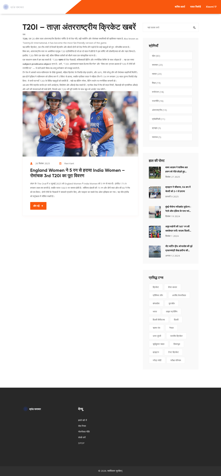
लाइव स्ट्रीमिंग (171, 311)
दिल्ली (176, 319)
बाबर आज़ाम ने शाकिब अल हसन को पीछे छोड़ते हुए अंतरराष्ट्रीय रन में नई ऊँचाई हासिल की (177, 170)
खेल (156, 55)
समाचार (157, 64)
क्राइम (156, 127)
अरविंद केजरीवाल (179, 295)
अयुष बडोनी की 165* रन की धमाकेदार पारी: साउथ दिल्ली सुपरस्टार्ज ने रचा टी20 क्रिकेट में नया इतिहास (178, 229)
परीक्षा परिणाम (175, 360)
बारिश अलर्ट (180, 7)
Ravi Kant (69, 163)
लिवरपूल (176, 343)
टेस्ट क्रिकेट (173, 352)
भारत (155, 311)
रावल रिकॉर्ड (195, 7)
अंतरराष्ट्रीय (159, 109)
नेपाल (171, 327)
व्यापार (157, 73)
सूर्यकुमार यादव (158, 343)
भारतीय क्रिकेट (176, 335)
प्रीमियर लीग (158, 295)
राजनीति (157, 100)
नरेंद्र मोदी (157, 360)
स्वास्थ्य (156, 136)
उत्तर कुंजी (157, 335)
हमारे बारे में (82, 420)
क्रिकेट (156, 287)
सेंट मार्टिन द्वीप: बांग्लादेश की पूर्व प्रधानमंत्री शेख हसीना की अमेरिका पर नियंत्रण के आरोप (178, 249)
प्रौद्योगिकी (158, 118)
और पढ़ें (36, 205)
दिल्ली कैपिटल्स (159, 319)
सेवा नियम (82, 425)
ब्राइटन (156, 352)
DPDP (81, 443)
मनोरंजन (158, 91)
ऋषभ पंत (156, 327)
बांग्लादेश (156, 303)
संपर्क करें (82, 437)
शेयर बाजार (172, 287)
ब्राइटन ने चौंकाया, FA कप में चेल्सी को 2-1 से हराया (177, 189)
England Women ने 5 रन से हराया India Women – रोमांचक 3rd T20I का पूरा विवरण (77, 173)
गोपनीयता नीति (84, 431)
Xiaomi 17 (211, 7)
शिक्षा (156, 82)
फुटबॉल (172, 303)
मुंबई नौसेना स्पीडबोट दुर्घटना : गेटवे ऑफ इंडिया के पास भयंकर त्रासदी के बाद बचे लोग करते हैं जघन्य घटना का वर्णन (178, 209)
